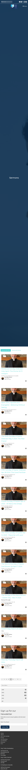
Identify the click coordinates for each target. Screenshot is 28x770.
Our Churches (4, 739)
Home (2, 733)
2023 (14, 695)
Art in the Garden (5, 736)
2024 (14, 692)
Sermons (3, 742)
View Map (3, 755)
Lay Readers (4, 740)
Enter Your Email (5, 722)
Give (2, 743)
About (2, 734)
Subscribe (5, 727)
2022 (14, 698)
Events (2, 737)
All (2, 701)
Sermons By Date (5, 350)
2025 (14, 689)
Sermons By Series (16, 350)
